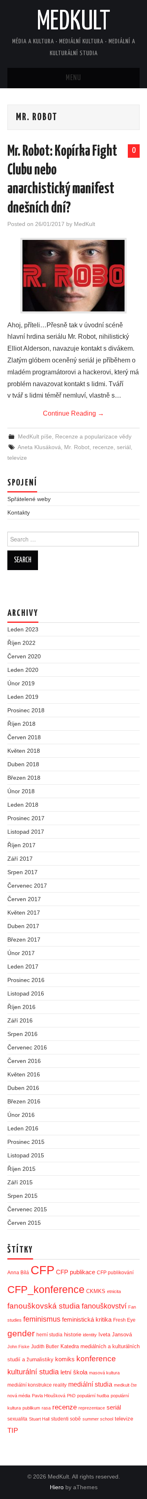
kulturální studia (33, 1372)
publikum (31, 1407)
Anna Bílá (18, 1272)
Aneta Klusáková (39, 447)
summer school (97, 1418)
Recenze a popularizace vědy (93, 436)
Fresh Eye (124, 1320)
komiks (65, 1359)
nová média (18, 1395)
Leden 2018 (22, 804)
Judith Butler (45, 1346)
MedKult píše (35, 436)
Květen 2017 (23, 912)
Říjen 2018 (21, 723)
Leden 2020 (22, 670)
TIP (12, 1430)
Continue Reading (73, 413)
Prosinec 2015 (26, 1142)
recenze (103, 447)
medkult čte (125, 1385)
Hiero (57, 1487)
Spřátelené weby (29, 499)
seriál (124, 447)
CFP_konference (46, 1289)
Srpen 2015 (22, 1195)
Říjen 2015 (21, 1169)
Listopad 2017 (25, 831)
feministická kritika (86, 1319)
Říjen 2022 (21, 643)
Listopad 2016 (25, 993)
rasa (46, 1407)
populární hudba (93, 1395)
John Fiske (18, 1346)
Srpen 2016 (22, 1034)
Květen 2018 (23, 750)
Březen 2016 (23, 1101)
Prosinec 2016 (26, 980)
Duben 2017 (23, 926)
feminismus (41, 1319)
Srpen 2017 (22, 872)
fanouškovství (104, 1306)
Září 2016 (20, 1020)
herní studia (49, 1335)
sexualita (17, 1419)
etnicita (114, 1291)
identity (90, 1334)
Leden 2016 (22, 1128)
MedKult (73, 22)
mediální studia (90, 1384)
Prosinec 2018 (26, 710)
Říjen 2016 (21, 1007)
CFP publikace (75, 1272)
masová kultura (104, 1372)
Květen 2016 (23, 1074)
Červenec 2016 (27, 1047)
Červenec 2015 (27, 1209)
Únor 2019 (21, 683)
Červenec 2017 (27, 885)
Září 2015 (20, 1182)
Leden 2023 (22, 629)
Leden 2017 (22, 966)
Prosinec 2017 (26, 818)
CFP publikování (115, 1272)
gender (21, 1333)
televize (17, 457)
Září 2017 (20, 858)
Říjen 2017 (21, 845)
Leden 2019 (22, 697)
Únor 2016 (21, 1115)
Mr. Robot (76, 447)
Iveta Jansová (115, 1334)
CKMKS (95, 1291)
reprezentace (91, 1407)
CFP (42, 1270)
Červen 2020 (24, 656)
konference (96, 1358)
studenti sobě (66, 1419)
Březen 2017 (23, 939)
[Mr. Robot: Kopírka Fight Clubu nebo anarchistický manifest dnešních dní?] (73, 275)
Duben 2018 (23, 764)
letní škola (73, 1372)
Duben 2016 (23, 1088)
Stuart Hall (39, 1418)
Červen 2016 (24, 1061)
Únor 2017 (21, 953)
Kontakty (18, 512)
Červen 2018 (24, 737)
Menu (73, 78)
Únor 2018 (21, 791)
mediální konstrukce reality (37, 1385)
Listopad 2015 (25, 1155)
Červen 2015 (24, 1222)
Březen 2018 (23, 777)
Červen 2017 (24, 899)
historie (72, 1334)
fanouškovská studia (43, 1306)
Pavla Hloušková (48, 1395)
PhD (71, 1395)
